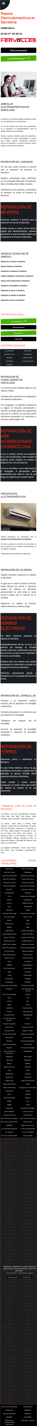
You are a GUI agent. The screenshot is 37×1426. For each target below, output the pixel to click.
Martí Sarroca (28, 955)
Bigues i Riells (28, 1031)
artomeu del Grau (28, 889)
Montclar (28, 982)
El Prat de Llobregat (9, 994)
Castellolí (28, 893)
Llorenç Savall (28, 1111)
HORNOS (9, 358)
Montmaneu (28, 975)
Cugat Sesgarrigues (9, 934)
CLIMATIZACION (27, 361)
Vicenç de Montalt (27, 882)
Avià (9, 1070)
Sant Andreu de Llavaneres (9, 1052)
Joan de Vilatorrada (9, 913)
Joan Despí (28, 1044)
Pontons (28, 1024)
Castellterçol (9, 893)
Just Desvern (27, 1115)
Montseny (9, 910)
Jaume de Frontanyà (27, 913)
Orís (27, 1001)
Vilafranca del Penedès (9, 1407)
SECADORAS (9, 351)
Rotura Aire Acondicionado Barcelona (9, 1422)
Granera (28, 1074)
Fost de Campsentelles (9, 1135)
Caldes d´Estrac (27, 903)
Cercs (28, 1005)
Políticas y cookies (27, 1420)
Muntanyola (28, 906)
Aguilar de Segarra (27, 930)
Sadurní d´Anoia (9, 937)
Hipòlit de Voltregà (9, 944)
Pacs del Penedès (9, 1413)
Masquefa (9, 1056)
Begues (27, 1098)
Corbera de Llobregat (27, 896)
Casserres (9, 1091)
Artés (28, 924)
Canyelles (27, 961)
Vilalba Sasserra (27, 941)
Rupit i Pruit (27, 917)
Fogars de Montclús (28, 1081)
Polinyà (9, 1011)
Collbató (9, 965)
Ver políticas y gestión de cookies (19, 1273)
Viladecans (9, 1410)
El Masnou (9, 989)
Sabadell (9, 1125)
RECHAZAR (13, 1277)
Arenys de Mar (9, 1031)
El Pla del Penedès (27, 985)
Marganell (27, 1060)
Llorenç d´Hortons (9, 1115)
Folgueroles (9, 1081)
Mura (9, 906)
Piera (9, 1094)
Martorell (9, 1060)
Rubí (27, 920)
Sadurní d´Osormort (28, 1125)
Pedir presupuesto (18, 50)
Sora (27, 1101)
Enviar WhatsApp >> (17, 58)
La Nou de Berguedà (28, 1129)
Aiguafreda (9, 930)
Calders (9, 927)
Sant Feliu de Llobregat (9, 1118)
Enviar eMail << (18, 333)
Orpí (27, 998)
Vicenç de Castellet (9, 1034)
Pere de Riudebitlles (27, 948)
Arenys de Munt (27, 1027)
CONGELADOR (28, 358)
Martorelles (28, 1056)
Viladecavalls (27, 1407)
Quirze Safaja (27, 1135)
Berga (9, 1063)
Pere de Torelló (9, 872)
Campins (9, 1041)
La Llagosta (9, 1132)
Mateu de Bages (27, 951)
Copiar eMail (18, 339)
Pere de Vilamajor (27, 869)
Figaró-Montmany (9, 1087)
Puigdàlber (28, 872)
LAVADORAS (27, 354)
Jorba (9, 975)
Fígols (28, 1084)
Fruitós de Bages (28, 1132)
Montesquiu (9, 982)
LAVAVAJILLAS (9, 354)
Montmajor (9, 978)
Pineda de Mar (9, 1015)
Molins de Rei (27, 1008)
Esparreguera (28, 965)
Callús (28, 1070)
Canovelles (9, 1037)
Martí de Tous (9, 958)
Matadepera (28, 1051)
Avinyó (9, 903)
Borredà (28, 1067)
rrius (9, 896)
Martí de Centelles (9, 879)
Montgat (28, 978)
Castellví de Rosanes (9, 876)
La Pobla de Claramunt (9, 1129)
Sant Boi (9, 889)
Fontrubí (28, 972)
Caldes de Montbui (27, 944)
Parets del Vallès (9, 1098)
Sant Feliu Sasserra (9, 948)
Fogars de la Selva (9, 1084)
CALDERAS (9, 361)
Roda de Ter (9, 924)
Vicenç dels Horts (27, 879)
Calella (27, 910)
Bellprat (28, 1063)
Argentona (9, 1027)
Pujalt (28, 1018)
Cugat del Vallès (27, 934)
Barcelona (9, 869)
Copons (9, 900)
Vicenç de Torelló (9, 882)
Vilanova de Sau (9, 941)
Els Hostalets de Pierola (27, 990)
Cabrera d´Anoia (9, 1067)
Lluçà (28, 1104)
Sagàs (9, 1104)
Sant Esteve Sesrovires (9, 1122)
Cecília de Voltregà (27, 937)
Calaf (27, 927)
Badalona (28, 1410)
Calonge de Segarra (28, 1041)
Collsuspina (28, 900)
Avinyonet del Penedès (9, 985)
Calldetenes (9, 1074)
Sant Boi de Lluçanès (27, 886)
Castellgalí (27, 1417)
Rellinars (28, 1413)
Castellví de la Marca (28, 876)
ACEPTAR (26, 1277)
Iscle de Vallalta (9, 917)
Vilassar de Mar (27, 958)
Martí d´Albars (9, 1111)
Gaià (9, 972)
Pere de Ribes (9, 951)
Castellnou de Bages (27, 1108)
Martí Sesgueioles (9, 955)
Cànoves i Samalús (27, 1034)
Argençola (9, 1108)
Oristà (9, 1001)
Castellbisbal (27, 1015)
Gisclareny (9, 1077)
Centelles (9, 1008)
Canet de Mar (27, 1037)
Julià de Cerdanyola (9, 1044)
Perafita (28, 1094)
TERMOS (9, 364)
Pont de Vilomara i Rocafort (9, 1019)
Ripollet (9, 1048)
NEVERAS (27, 351)
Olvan (9, 1005)
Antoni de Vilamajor (28, 1048)
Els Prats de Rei (9, 968)
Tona (9, 961)
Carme (27, 1091)
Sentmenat (28, 968)
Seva (9, 998)
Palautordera (27, 1122)
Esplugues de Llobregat (27, 1087)
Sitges (27, 994)
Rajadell (9, 1417)
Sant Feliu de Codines (27, 1118)
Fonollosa (27, 1077)
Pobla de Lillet (28, 1011)
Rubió (9, 920)
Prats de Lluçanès (9, 1024)
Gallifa (9, 1101)
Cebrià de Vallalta (9, 886)
